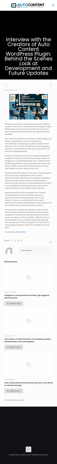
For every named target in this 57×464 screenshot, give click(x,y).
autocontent (26, 250)
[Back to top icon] (28, 449)
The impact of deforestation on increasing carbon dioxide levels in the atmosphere (27, 340)
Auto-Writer (21, 232)
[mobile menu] (53, 5)
